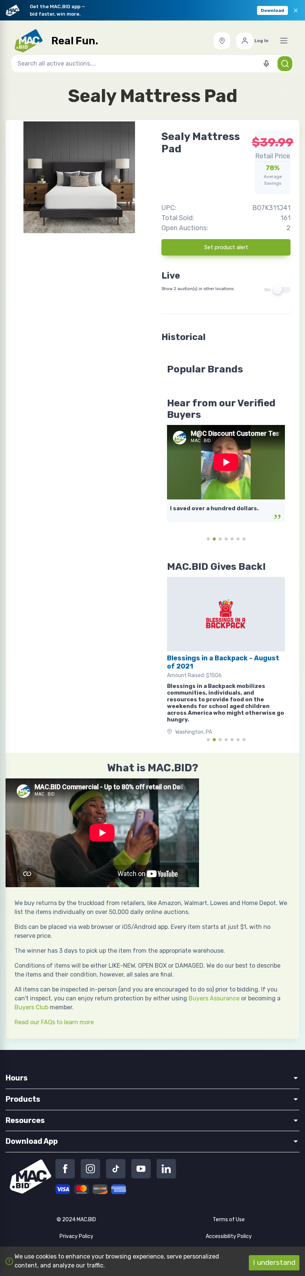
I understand (274, 1262)
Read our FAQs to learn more (54, 1022)
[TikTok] (115, 1168)
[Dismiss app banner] (296, 10)
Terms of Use (229, 1219)
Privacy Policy (76, 1236)
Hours (17, 1077)
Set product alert (226, 247)
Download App (32, 1141)
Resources (25, 1120)
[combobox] (152, 63)
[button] (222, 40)
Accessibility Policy (229, 1236)
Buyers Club (31, 1007)
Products (23, 1099)
